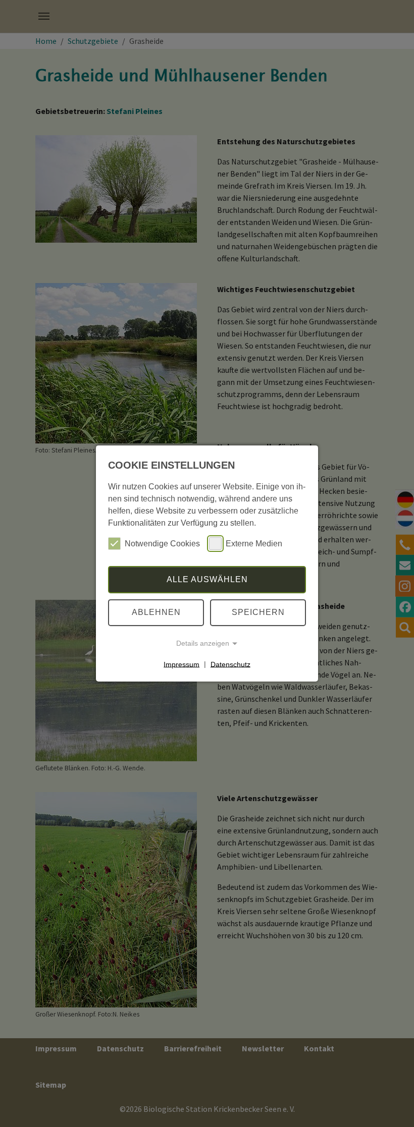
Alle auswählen (207, 579)
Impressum (181, 664)
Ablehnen (156, 612)
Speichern (258, 612)
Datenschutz (230, 664)
